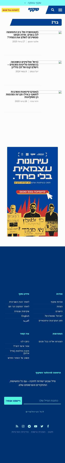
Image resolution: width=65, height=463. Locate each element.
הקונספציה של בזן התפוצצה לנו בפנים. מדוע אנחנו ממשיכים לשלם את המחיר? (22, 34)
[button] (60, 10)
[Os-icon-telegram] (29, 426)
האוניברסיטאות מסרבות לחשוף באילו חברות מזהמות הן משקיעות (22, 94)
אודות (59, 293)
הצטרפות (57, 333)
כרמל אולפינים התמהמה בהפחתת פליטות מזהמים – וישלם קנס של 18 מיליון (23, 64)
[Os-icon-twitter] (41, 426)
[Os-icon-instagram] (23, 426)
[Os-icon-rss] (17, 426)
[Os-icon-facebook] (48, 426)
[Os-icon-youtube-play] (35, 426)
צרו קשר (24, 333)
